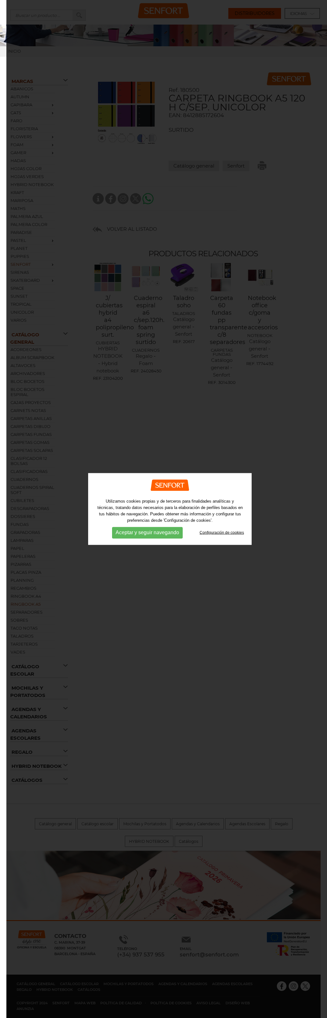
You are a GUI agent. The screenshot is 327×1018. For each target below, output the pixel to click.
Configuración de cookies (222, 532)
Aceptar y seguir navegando (147, 532)
